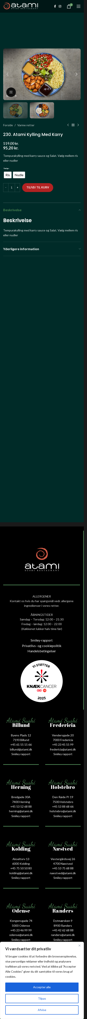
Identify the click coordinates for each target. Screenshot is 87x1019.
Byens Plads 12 (21, 735)
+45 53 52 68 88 (21, 806)
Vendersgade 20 (63, 735)
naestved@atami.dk (63, 873)
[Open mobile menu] (78, 6)
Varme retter (25, 125)
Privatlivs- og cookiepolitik (41, 646)
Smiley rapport (20, 754)
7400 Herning (21, 802)
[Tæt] (79, 945)
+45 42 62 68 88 (62, 930)
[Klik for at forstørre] (11, 92)
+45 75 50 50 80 (21, 868)
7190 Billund (21, 740)
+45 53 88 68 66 (62, 806)
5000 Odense (21, 925)
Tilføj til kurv (37, 187)
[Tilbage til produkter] (73, 125)
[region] (42, 980)
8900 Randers (63, 925)
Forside (8, 125)
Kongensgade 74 (21, 920)
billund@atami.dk (21, 749)
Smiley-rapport (42, 640)
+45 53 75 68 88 (62, 868)
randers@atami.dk (63, 935)
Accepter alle (42, 987)
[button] (7, 74)
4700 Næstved (63, 863)
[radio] (7, 175)
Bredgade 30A (20, 797)
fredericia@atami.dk (63, 749)
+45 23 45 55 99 (62, 744)
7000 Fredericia (63, 740)
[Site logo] (20, 6)
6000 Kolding (21, 863)
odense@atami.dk (21, 935)
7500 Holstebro (63, 802)
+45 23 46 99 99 (21, 930)
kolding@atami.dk (21, 873)
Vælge (6, 168)
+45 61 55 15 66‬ (21, 744)
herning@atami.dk (21, 811)
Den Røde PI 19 (62, 797)
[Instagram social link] (60, 6)
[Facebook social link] (54, 6)
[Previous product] (68, 125)
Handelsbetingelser (41, 651)
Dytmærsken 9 (62, 920)
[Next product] (78, 125)
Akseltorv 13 (20, 859)
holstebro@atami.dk (63, 811)
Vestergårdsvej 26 (63, 859)
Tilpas (42, 998)
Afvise (42, 1010)
